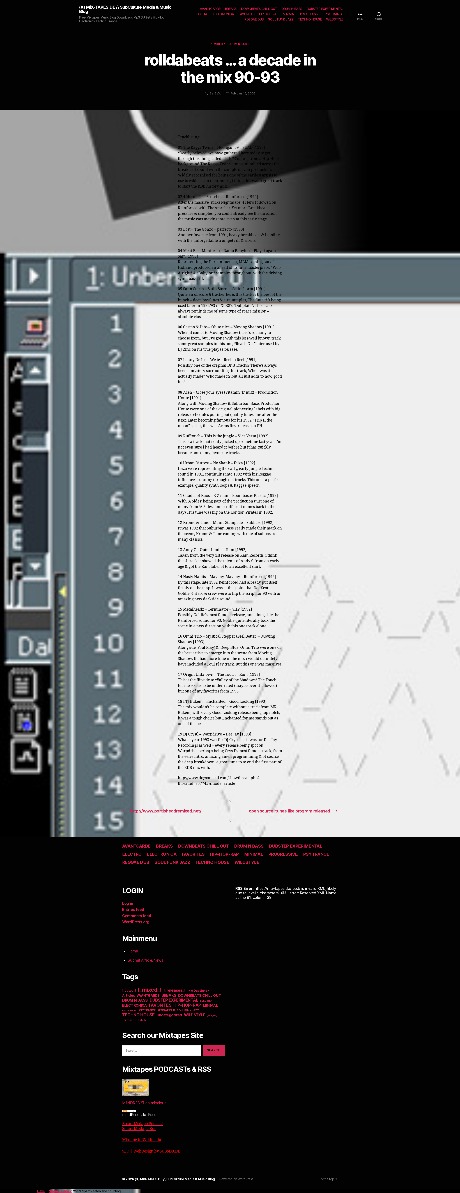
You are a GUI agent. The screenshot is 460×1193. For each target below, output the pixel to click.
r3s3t (217, 93)
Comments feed (136, 916)
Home (133, 951)
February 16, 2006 (243, 93)
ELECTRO (201, 14)
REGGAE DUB (254, 19)
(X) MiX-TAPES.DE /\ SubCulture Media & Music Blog (125, 9)
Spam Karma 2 (60, 1191)
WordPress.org (136, 922)
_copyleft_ (212, 1015)
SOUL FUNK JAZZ (280, 19)
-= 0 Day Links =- (199, 990)
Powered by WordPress (236, 1179)
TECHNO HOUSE (310, 19)
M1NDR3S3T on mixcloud (144, 1103)
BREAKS (231, 9)
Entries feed (133, 909)
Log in (127, 903)
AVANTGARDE (210, 9)
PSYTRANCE (334, 14)
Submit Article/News (145, 960)
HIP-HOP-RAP (269, 14)
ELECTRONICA (223, 14)
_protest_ (128, 1020)
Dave (41, 1191)
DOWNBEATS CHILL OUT (259, 9)
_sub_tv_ (142, 1020)
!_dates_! (129, 990)
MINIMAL (289, 14)
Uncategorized (169, 1015)
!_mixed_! (218, 44)
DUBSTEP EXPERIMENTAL (325, 9)
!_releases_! (174, 990)
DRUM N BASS (292, 9)
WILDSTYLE (334, 19)
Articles (128, 995)
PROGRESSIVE (310, 14)
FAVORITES (246, 14)
